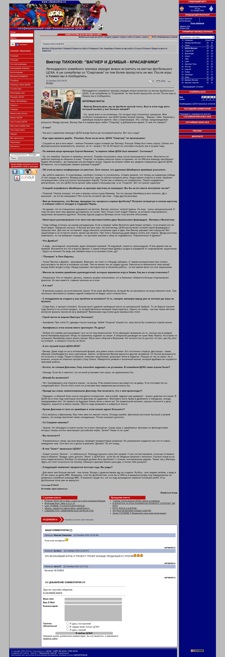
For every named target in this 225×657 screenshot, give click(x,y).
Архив (174, 37)
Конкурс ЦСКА (17, 97)
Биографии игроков (19, 68)
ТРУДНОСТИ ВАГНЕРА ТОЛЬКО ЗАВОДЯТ (131, 511)
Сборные (93, 48)
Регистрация (14, 51)
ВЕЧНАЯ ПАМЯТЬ (19, 76)
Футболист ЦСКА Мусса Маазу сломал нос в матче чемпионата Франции (74, 501)
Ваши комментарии (57, 530)
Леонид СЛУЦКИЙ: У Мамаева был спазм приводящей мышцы (139, 513)
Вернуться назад (169, 493)
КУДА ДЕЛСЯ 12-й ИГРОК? (124, 508)
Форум (13, 134)
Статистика (15, 89)
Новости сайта (80, 48)
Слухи (138, 48)
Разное (146, 48)
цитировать (170, 547)
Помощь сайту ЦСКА (20, 85)
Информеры (164, 37)
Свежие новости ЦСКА (53, 44)
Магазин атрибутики (20, 126)
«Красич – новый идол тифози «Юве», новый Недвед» (67, 508)
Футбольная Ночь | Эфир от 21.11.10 (59, 503)
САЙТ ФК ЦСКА (60, 651)
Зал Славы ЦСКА (18, 122)
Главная (14, 56)
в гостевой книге (52, 592)
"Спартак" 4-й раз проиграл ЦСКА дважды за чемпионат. (136, 501)
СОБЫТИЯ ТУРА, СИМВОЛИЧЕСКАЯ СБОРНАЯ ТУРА (69, 511)
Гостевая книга (17, 130)
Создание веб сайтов (20, 653)
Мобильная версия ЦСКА (91, 37)
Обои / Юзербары (18, 101)
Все (209, 117)
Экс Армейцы (106, 48)
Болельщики (16, 72)
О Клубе (14, 60)
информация (63, 653)
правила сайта (50, 638)
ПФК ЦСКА (73, 651)
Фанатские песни (18, 113)
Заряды (14, 109)
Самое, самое (141, 37)
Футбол (45, 48)
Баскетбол (56, 48)
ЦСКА (48, 651)
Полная (208, 32)
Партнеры (15, 142)
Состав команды (18, 64)
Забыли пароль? (25, 51)
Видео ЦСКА (16, 117)
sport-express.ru (59, 489)
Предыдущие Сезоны (193, 87)
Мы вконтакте (17, 138)
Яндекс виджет (112, 37)
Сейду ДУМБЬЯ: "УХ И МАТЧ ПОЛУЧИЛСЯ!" (64, 506)
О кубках (14, 80)
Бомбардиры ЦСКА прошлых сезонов (197, 104)
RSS (154, 37)
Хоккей (67, 48)
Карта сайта (127, 37)
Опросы (14, 105)
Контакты (14, 146)
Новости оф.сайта (124, 48)
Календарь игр (17, 93)
